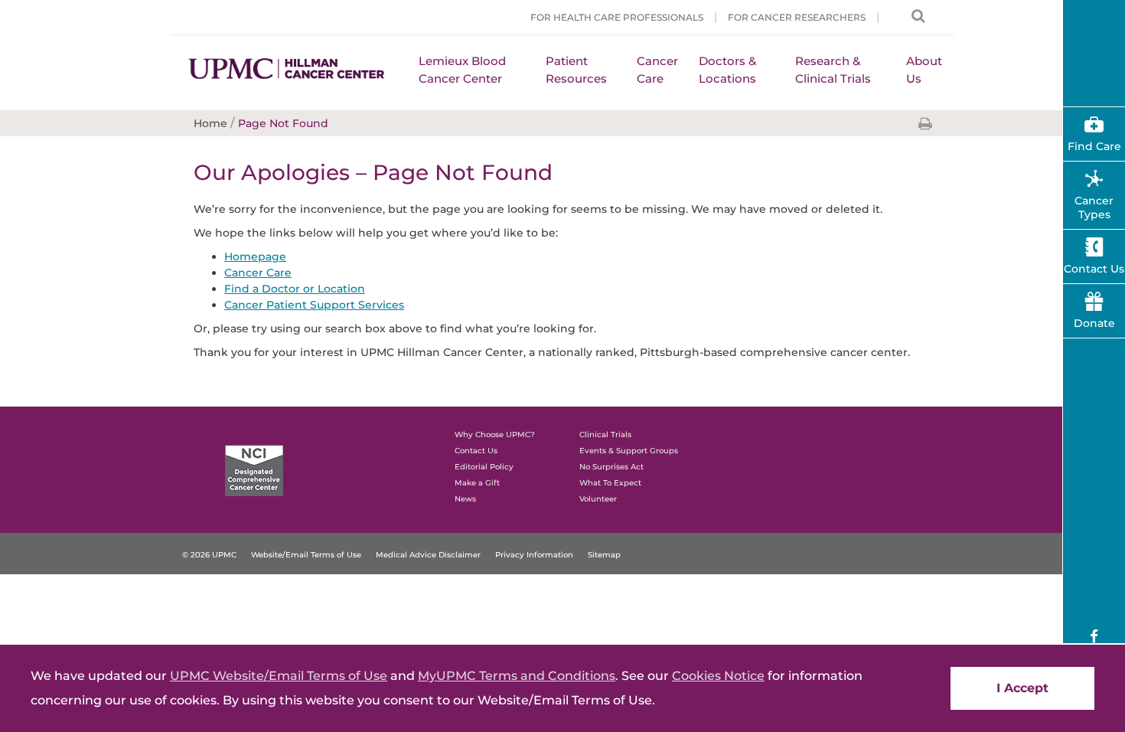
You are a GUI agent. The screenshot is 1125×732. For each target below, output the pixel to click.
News (465, 499)
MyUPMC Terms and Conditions (516, 675)
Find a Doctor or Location (294, 289)
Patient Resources (576, 70)
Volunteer (598, 499)
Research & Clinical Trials (833, 70)
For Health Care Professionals (616, 17)
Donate (1094, 323)
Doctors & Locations (727, 70)
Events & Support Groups (628, 451)
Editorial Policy (484, 467)
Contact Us (476, 451)
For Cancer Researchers (797, 17)
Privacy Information (534, 555)
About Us (924, 70)
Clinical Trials (605, 435)
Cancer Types (1094, 207)
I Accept (1022, 688)
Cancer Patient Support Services (314, 305)
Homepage (255, 256)
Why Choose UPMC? (495, 435)
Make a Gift (477, 483)
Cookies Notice (718, 675)
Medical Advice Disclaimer (428, 555)
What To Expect (610, 483)
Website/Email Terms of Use (306, 555)
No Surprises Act (611, 467)
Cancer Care (657, 70)
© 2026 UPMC (209, 555)
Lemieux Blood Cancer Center (462, 70)
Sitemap (604, 555)
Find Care (1094, 146)
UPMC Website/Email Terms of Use (278, 675)
